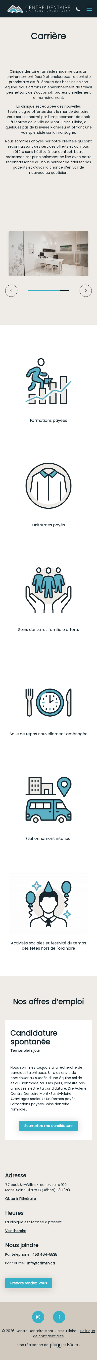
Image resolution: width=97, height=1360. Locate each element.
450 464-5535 (78, 9)
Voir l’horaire (15, 1230)
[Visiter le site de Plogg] (55, 1344)
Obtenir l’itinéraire (20, 1198)
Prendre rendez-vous (28, 1283)
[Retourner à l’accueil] (39, 9)
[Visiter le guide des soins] (73, 1344)
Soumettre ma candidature (48, 1125)
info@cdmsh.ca (41, 1263)
